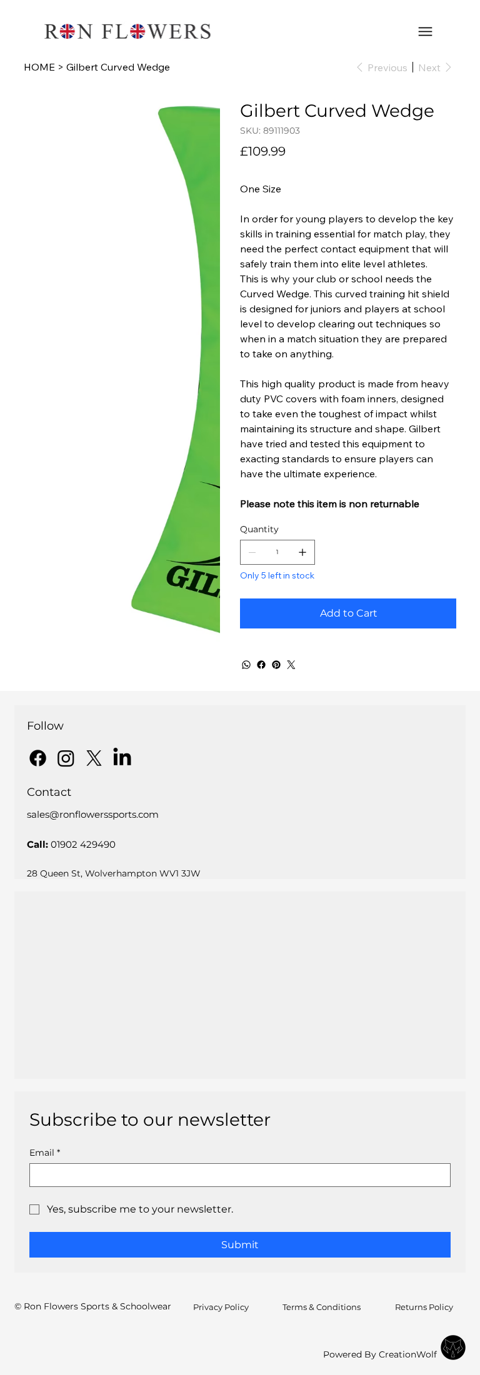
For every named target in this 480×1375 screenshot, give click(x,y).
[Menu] (425, 31)
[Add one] (302, 552)
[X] (94, 758)
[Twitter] (291, 664)
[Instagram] (66, 758)
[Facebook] (261, 664)
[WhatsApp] (246, 664)
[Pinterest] (276, 664)
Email (44, 1153)
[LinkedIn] (122, 758)
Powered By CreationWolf (380, 1354)
